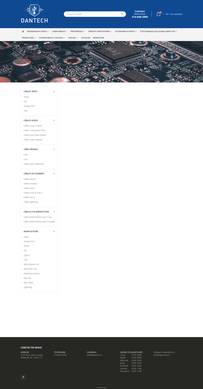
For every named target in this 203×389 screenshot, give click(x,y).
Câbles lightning (31, 202)
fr (167, 14)
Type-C (27, 255)
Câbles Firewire (30, 183)
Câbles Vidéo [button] (31, 91)
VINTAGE (72, 38)
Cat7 (26, 159)
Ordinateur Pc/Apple (37, 31)
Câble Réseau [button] (31, 149)
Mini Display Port (31, 264)
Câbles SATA (29, 197)
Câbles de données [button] (34, 173)
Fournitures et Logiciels (51, 38)
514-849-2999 (60, 355)
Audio (26, 236)
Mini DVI (27, 278)
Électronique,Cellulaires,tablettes (157, 31)
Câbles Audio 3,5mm (33, 125)
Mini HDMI (28, 282)
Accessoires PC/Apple (125, 31)
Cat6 (26, 154)
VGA (25, 110)
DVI (25, 101)
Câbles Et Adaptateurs (99, 31)
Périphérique (76, 31)
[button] (160, 14)
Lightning (28, 287)
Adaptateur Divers (32, 273)
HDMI (26, 97)
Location (85, 38)
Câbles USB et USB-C (33, 192)
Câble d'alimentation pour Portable (39, 221)
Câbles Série (29, 188)
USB (25, 259)
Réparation (98, 38)
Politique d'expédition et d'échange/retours (164, 353)
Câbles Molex (30, 179)
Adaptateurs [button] (31, 231)
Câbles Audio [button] (31, 120)
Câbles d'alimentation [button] (36, 211)
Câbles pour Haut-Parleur (35, 135)
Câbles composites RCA (34, 130)
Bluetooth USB (30, 268)
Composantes (58, 31)
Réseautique (28, 38)
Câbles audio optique (33, 139)
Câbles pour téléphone (34, 164)
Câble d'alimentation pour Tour (37, 217)
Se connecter (176, 14)
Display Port (29, 106)
